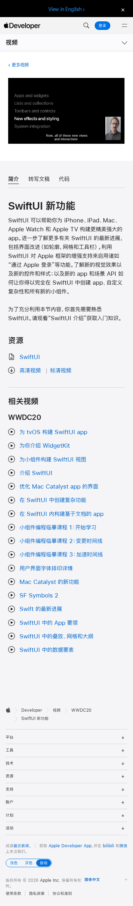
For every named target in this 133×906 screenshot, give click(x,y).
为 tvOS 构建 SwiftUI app (53, 432)
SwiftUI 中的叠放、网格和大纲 (56, 636)
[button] (86, 25)
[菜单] (124, 25)
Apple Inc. (50, 880)
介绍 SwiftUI (36, 473)
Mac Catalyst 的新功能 (49, 582)
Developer (31, 710)
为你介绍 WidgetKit (45, 445)
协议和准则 (62, 893)
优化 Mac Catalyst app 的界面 (59, 486)
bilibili (108, 846)
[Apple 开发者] (22, 25)
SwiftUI (30, 357)
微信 (123, 846)
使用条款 (13, 893)
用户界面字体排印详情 (46, 568)
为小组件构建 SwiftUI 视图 (53, 459)
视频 (12, 42)
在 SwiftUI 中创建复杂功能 (53, 500)
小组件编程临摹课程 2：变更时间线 (61, 541)
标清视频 (60, 370)
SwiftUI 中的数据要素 (47, 650)
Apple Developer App (70, 846)
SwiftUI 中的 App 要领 (49, 623)
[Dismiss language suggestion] (122, 9)
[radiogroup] (29, 863)
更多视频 (20, 64)
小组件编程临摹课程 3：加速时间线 (61, 554)
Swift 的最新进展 (41, 609)
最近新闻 (21, 846)
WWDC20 (81, 710)
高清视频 (30, 370)
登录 (102, 25)
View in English (65, 9)
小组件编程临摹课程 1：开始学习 (58, 527)
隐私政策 (37, 893)
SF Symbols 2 (39, 595)
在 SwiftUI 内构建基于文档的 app (62, 514)
